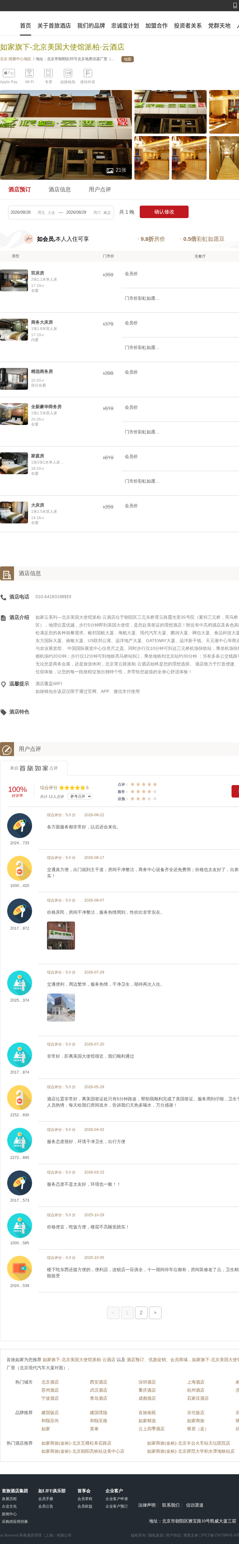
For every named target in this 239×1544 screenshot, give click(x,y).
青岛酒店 (98, 1398)
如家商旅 (195, 1420)
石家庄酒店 (198, 1398)
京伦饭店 (195, 1412)
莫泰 (94, 1428)
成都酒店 (147, 1398)
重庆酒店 (147, 1390)
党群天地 (219, 25)
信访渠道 (195, 1505)
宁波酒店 (50, 1398)
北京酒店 (50, 1382)
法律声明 (147, 1505)
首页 (25, 25)
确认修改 (164, 211)
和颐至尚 (50, 1420)
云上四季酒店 (151, 1428)
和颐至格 (98, 1420)
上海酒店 (195, 1382)
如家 (45, 1428)
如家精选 (147, 1420)
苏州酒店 (50, 1390)
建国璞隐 (98, 1412)
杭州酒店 (195, 1390)
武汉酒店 (98, 1390)
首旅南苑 (147, 1412)
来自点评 (34, 767)
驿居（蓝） (198, 1428)
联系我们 (171, 1505)
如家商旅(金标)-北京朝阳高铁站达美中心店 (82, 1451)
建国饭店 (50, 1412)
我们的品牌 (91, 25)
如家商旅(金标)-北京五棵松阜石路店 (76, 1443)
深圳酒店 (147, 1382)
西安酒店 (98, 1382)
